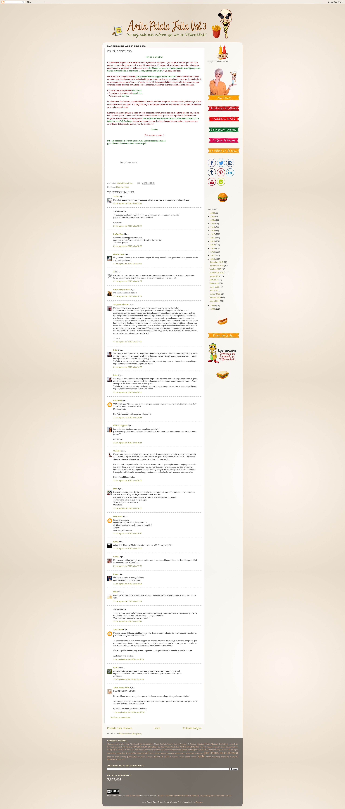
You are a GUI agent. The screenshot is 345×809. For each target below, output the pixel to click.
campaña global (232, 747)
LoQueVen (118, 234)
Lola (123, 747)
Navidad (136, 746)
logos (236, 750)
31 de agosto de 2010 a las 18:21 (127, 584)
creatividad (161, 750)
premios (110, 757)
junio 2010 (214, 283)
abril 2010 (214, 290)
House (231, 744)
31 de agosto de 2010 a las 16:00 (127, 481)
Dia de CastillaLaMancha (163, 744)
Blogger (199, 802)
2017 (213, 234)
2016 (213, 238)
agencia (217, 747)
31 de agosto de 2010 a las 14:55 (127, 342)
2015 (213, 241)
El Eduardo (192, 744)
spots (200, 756)
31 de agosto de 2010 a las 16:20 (127, 534)
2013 (213, 248)
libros (231, 750)
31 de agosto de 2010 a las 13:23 (127, 226)
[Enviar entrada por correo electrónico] (138, 183)
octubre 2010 (216, 269)
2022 (213, 217)
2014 (213, 245)
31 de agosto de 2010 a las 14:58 (127, 367)
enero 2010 (215, 301)
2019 (213, 227)
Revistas (160, 747)
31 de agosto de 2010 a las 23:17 (127, 621)
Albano (117, 744)
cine (136, 750)
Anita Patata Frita (121, 688)
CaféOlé (117, 451)
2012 (213, 252)
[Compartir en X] (148, 183)
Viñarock (203, 747)
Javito (116, 196)
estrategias (192, 750)
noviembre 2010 (217, 266)
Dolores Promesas (180, 744)
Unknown (117, 516)
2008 (213, 309)
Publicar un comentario (120, 718)
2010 (213, 259)
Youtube (210, 747)
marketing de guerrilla (126, 753)
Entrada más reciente (119, 728)
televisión (225, 757)
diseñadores (175, 750)
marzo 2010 (215, 294)
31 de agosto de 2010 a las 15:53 (127, 443)
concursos (152, 750)
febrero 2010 (215, 298)
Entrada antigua (192, 728)
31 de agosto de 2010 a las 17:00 (127, 549)
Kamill (116, 557)
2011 (213, 255)
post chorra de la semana (221, 752)
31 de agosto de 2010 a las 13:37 (127, 264)
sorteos (193, 757)
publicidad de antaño (145, 757)
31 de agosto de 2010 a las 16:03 (127, 508)
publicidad (132, 756)
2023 (213, 213)
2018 (213, 231)
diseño (184, 750)
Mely (115, 592)
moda (145, 753)
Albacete (111, 744)
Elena (115, 542)
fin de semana (210, 750)
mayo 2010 (215, 287)
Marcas (128, 747)
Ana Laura (118, 629)
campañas (112, 749)
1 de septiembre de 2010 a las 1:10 (128, 659)
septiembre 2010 (217, 273)
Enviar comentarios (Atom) (130, 734)
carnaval (122, 749)
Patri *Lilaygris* (120, 426)
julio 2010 (214, 280)
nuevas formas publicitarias (159, 753)
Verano (182, 746)
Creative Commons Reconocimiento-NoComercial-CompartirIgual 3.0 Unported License (194, 796)
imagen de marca (222, 750)
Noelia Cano (119, 254)
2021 (213, 220)
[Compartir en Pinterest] (153, 183)
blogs (127, 187)
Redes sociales (148, 746)
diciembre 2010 (216, 262)
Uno (115, 489)
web (123, 760)
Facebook (201, 744)
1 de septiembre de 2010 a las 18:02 (129, 712)
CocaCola (138, 744)
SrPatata (168, 747)
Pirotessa (117, 400)
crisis (168, 750)
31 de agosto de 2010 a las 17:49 (127, 566)
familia (200, 750)
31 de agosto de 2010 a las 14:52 (127, 296)
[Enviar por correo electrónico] (143, 183)
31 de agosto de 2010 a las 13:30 (127, 246)
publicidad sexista (178, 757)
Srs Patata (175, 747)
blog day (119, 187)
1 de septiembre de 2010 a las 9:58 (128, 679)
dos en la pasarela (121, 289)
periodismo (199, 753)
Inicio (157, 728)
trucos (118, 760)
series (187, 757)
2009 (213, 305)
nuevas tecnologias (177, 753)
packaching (190, 753)
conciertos (143, 750)
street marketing (213, 757)
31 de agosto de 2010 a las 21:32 (127, 601)
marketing (111, 753)
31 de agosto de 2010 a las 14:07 (127, 281)
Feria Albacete (212, 744)
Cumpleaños (148, 744)
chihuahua (130, 750)
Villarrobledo (193, 746)
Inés (115, 350)
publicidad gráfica (162, 756)
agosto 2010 (215, 276)
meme (139, 753)
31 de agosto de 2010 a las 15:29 (127, 417)
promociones (120, 757)
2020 (213, 224)
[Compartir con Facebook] (151, 183)
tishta (116, 667)
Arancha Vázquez (121, 304)
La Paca (118, 747)
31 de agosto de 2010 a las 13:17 (127, 203)
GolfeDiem (223, 744)
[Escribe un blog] (145, 183)
